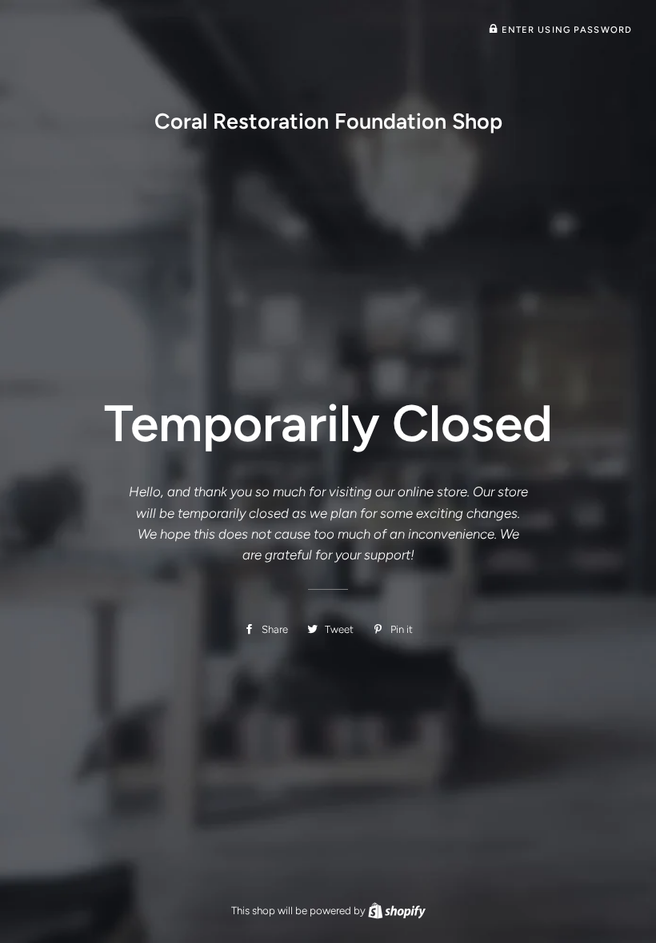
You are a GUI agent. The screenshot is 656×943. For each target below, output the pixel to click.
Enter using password (565, 29)
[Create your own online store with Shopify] (397, 910)
